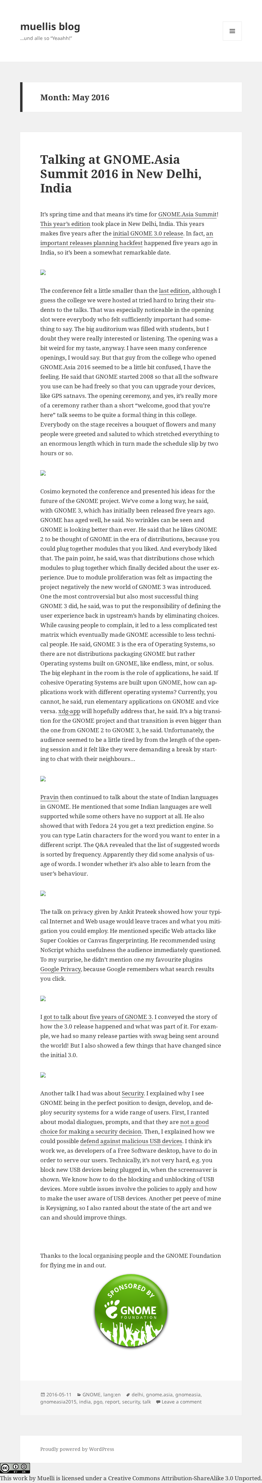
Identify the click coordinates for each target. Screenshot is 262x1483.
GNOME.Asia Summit (187, 214)
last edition (174, 290)
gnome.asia (159, 1394)
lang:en (112, 1394)
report (112, 1401)
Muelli (46, 1478)
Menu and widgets (232, 40)
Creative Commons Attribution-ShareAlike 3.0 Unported (184, 1478)
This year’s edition (65, 224)
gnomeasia (188, 1394)
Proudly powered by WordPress (77, 1449)
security (131, 1401)
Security (133, 1093)
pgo (97, 1401)
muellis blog (50, 26)
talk (147, 1401)
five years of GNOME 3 (121, 1017)
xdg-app (69, 711)
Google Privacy (60, 969)
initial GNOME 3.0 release (148, 233)
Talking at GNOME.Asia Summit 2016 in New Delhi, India (121, 173)
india (85, 1401)
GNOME (92, 1394)
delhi (137, 1394)
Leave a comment (182, 1401)
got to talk (57, 1017)
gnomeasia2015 (58, 1401)
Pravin (49, 797)
